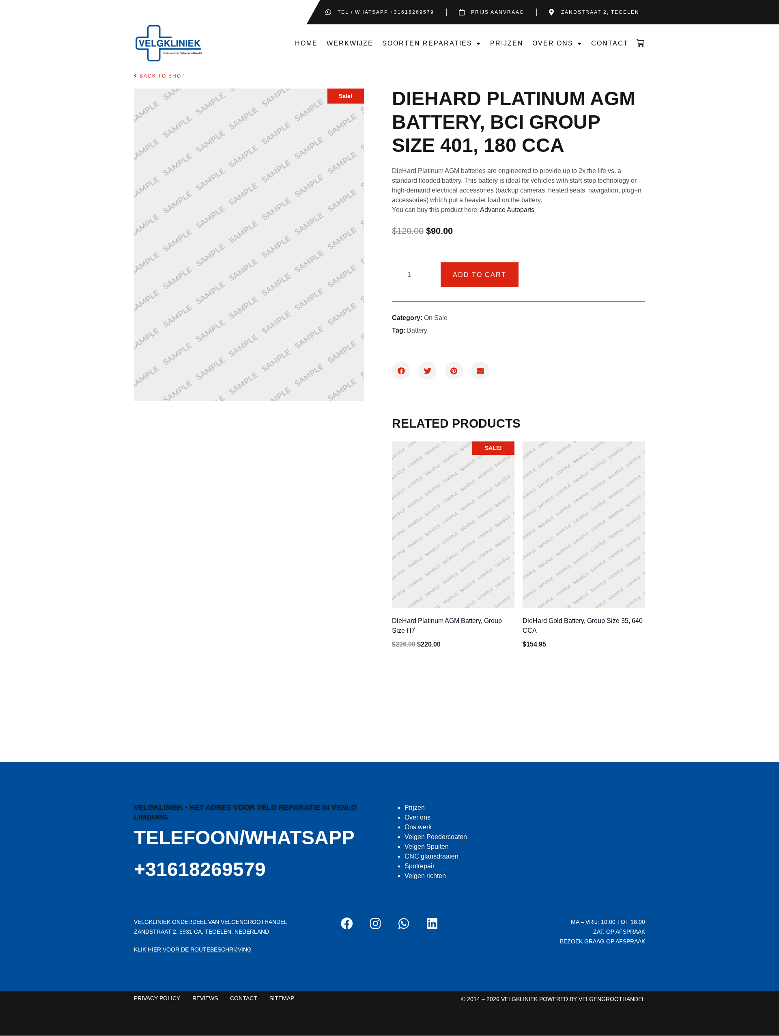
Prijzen (506, 43)
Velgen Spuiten (427, 846)
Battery (417, 330)
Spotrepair (420, 866)
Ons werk (418, 827)
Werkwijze (350, 43)
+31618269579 (200, 869)
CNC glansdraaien (431, 856)
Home (306, 43)
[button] (159, 76)
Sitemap (281, 998)
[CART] (639, 43)
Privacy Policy (157, 998)
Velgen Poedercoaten (436, 836)
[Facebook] (347, 923)
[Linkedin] (432, 923)
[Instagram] (375, 923)
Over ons (552, 43)
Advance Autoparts (507, 209)
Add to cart (479, 274)
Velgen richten (425, 875)
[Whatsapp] (404, 923)
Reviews (205, 998)
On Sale (436, 317)
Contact (609, 43)
